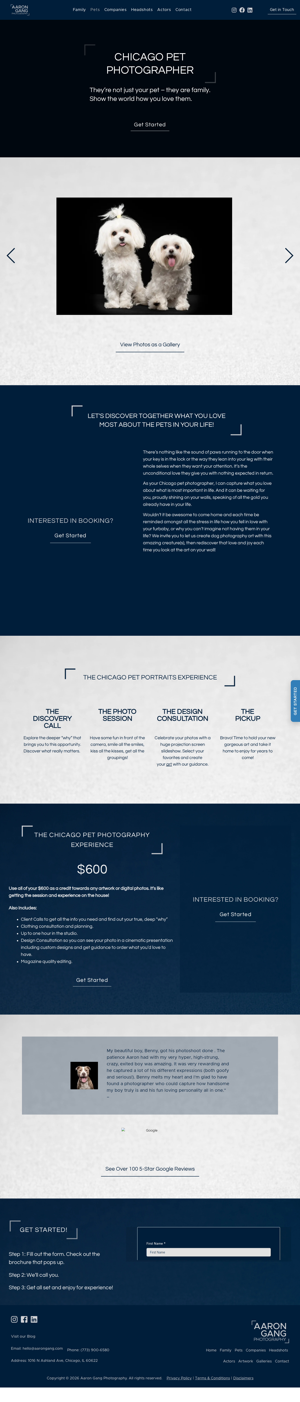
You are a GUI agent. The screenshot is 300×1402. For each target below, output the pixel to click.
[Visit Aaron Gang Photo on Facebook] (24, 1319)
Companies (115, 10)
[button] (10, 255)
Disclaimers (243, 1378)
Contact (183, 10)
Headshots (142, 10)
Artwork (245, 1361)
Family (79, 10)
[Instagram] (234, 10)
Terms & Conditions (212, 1378)
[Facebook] (242, 10)
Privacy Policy (179, 1378)
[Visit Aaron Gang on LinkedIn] (34, 1319)
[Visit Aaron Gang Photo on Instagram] (14, 1319)
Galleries (264, 1361)
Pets (95, 10)
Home (211, 1350)
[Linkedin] (250, 10)
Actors (164, 10)
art (169, 764)
